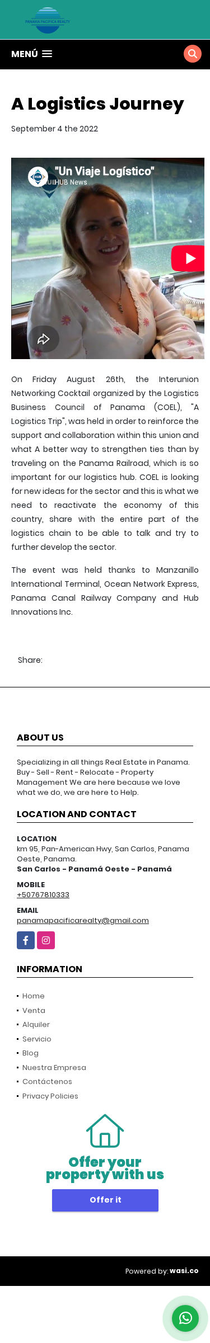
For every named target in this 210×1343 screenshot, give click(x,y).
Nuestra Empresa (54, 1067)
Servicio (37, 1039)
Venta (33, 1010)
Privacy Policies (50, 1096)
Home (33, 996)
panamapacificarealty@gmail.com (83, 920)
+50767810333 (43, 894)
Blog (30, 1053)
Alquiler (36, 1024)
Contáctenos (47, 1081)
